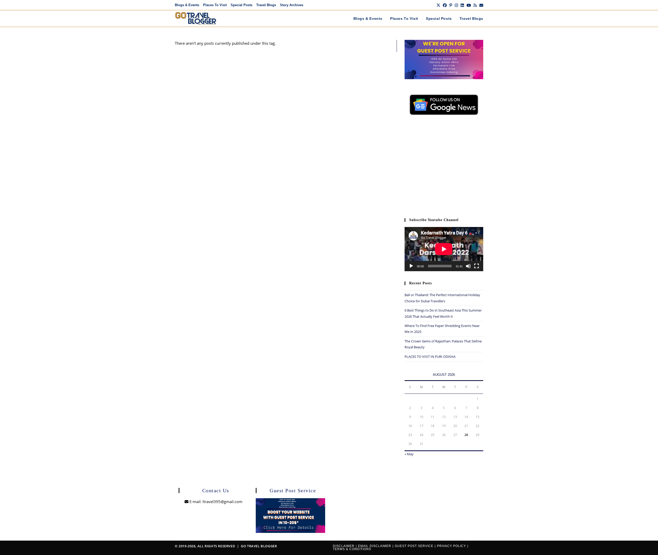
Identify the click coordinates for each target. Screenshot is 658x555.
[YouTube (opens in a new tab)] (468, 5)
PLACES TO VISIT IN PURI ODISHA (430, 356)
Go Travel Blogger (259, 546)
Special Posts (241, 5)
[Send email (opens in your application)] (480, 5)
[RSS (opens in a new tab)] (475, 5)
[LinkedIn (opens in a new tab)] (462, 5)
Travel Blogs (266, 5)
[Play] (411, 266)
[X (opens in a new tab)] (438, 5)
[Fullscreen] (476, 266)
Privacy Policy (451, 546)
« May (409, 454)
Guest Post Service (414, 546)
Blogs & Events (187, 5)
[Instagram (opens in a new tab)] (456, 5)
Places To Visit (215, 5)
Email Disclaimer (374, 546)
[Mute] (468, 266)
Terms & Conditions (352, 549)
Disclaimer (343, 546)
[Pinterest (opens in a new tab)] (450, 5)
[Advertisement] (444, 169)
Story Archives (291, 5)
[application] (444, 249)
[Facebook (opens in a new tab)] (445, 5)
